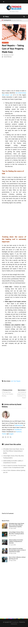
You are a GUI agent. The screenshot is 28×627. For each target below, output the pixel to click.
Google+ (11, 434)
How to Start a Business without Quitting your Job (14, 471)
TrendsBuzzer (18, 429)
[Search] (24, 16)
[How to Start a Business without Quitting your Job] (4, 559)
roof (12, 381)
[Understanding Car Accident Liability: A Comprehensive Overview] (4, 542)
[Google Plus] (8, 437)
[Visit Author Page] (6, 415)
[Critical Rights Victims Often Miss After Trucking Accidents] (4, 534)
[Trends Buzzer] (14, 9)
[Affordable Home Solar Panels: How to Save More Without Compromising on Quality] (4, 526)
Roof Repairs (17, 381)
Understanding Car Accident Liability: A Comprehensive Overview (13, 461)
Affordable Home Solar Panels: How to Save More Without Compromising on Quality (13, 451)
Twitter (4, 434)
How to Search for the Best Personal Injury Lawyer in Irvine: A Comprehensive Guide (14, 466)
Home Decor (5, 42)
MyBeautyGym (19, 425)
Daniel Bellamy (8, 56)
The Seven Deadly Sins (16, 20)
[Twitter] (3, 437)
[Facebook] (5, 437)
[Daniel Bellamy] (10, 437)
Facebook (18, 432)
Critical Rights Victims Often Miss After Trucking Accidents (13, 457)
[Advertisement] (14, 74)
